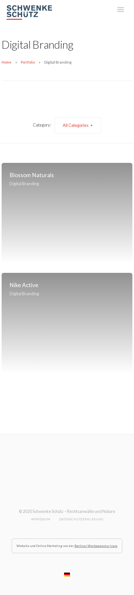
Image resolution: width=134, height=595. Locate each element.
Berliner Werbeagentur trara (95, 546)
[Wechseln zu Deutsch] (67, 574)
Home (6, 62)
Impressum (40, 519)
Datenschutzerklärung (81, 519)
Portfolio (28, 62)
